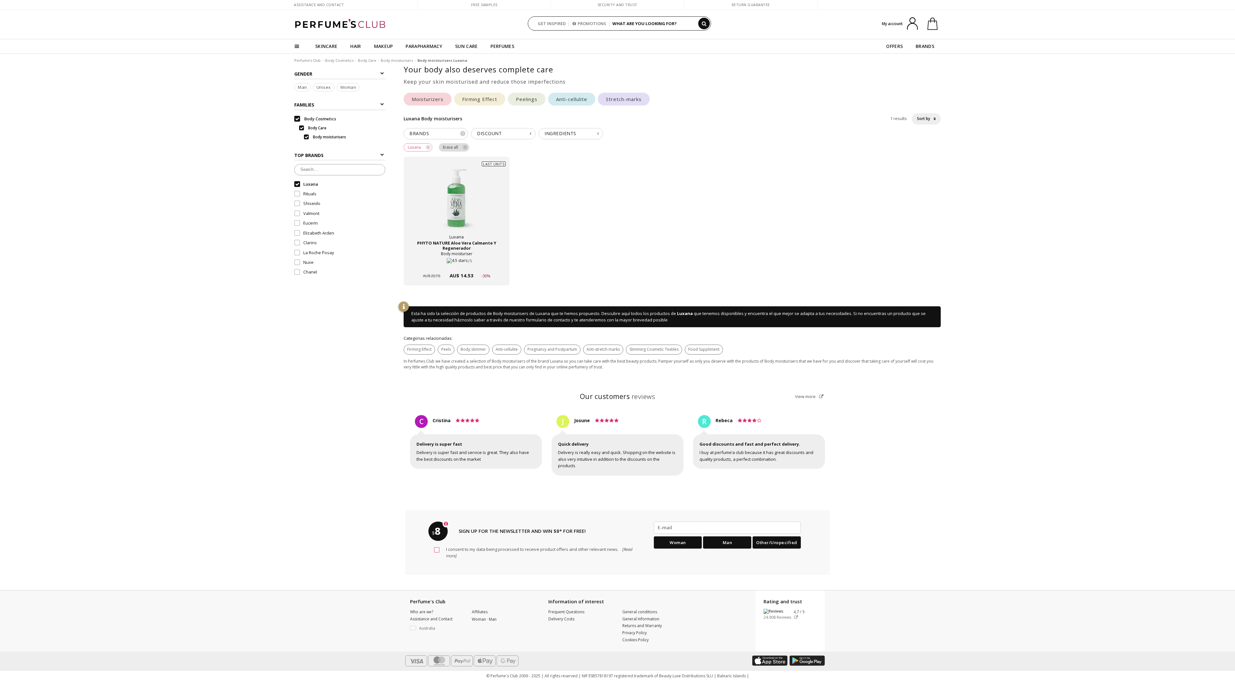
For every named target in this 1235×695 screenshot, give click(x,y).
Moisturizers (428, 99)
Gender (303, 74)
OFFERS (894, 46)
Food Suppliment (703, 349)
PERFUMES (502, 46)
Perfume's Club (307, 60)
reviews (617, 396)
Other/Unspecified (776, 542)
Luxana (685, 313)
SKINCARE (326, 46)
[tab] (436, 133)
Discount (489, 133)
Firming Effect (479, 99)
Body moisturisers (397, 60)
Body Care (367, 60)
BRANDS (925, 46)
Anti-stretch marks (603, 349)
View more (806, 396)
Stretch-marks (624, 99)
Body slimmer (473, 349)
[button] (436, 628)
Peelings (526, 99)
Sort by (924, 118)
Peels (446, 349)
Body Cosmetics (339, 60)
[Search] (704, 23)
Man (302, 87)
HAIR (355, 46)
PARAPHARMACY (424, 46)
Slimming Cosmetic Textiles (654, 349)
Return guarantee (751, 4)
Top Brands (309, 155)
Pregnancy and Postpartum (552, 349)
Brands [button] (436, 133)
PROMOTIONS (592, 23)
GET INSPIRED (552, 23)
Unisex (323, 87)
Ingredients (560, 133)
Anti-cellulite (571, 99)
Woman (348, 87)
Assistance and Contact (319, 4)
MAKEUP (383, 46)
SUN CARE (466, 46)
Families (304, 105)
